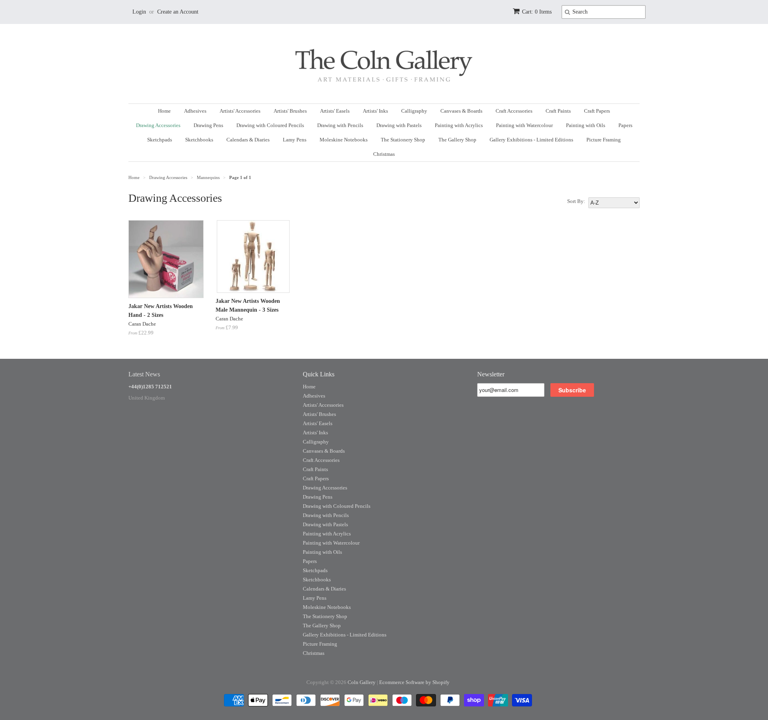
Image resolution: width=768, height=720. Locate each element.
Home (164, 111)
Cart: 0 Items (537, 12)
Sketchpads (159, 140)
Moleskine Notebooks (344, 140)
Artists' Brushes (290, 111)
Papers (625, 125)
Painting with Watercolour (524, 125)
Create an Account (177, 12)
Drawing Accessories (158, 125)
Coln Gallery (362, 682)
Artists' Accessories (240, 111)
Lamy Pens (294, 140)
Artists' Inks (375, 111)
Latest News (144, 374)
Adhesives (195, 111)
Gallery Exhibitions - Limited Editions (531, 140)
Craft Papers (597, 111)
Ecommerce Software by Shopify (414, 682)
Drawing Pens (208, 125)
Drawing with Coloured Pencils (270, 125)
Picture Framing (603, 140)
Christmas (384, 154)
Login (139, 12)
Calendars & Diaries (248, 140)
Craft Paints (558, 111)
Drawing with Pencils (340, 125)
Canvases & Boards (461, 111)
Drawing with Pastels (399, 125)
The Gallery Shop (457, 140)
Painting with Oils (585, 125)
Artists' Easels (335, 111)
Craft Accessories (514, 111)
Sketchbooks (199, 140)
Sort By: (576, 201)
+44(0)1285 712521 (150, 387)
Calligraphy (414, 111)
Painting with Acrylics (459, 125)
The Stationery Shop (403, 140)
